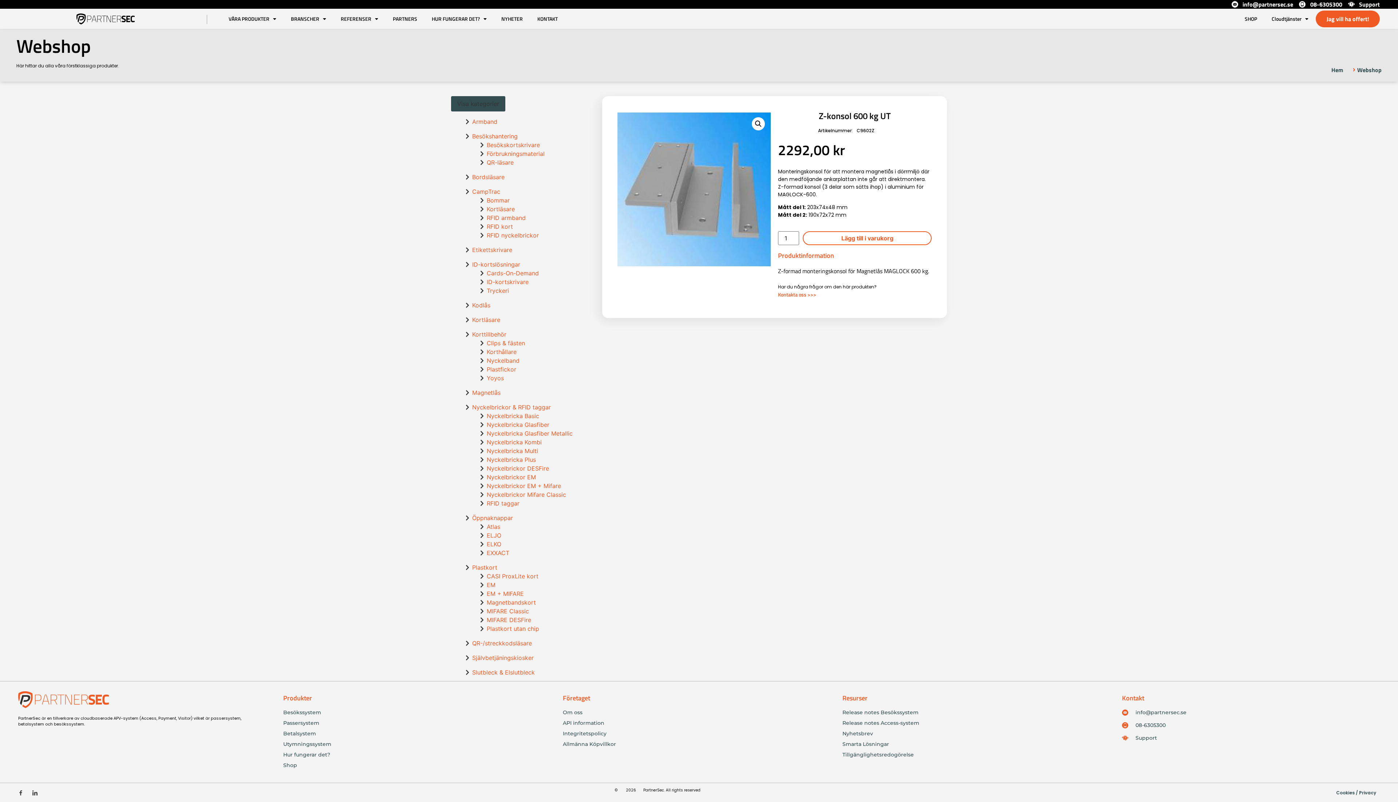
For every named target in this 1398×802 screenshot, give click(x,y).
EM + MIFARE (505, 593)
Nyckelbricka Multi (512, 451)
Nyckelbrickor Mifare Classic (526, 494)
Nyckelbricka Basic (513, 416)
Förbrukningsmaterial (516, 153)
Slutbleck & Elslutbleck (503, 672)
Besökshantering (495, 136)
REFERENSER (356, 19)
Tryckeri (498, 290)
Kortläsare (501, 209)
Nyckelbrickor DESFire (518, 468)
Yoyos (495, 378)
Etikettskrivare (492, 249)
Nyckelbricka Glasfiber (518, 424)
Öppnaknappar (492, 518)
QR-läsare (500, 162)
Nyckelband (503, 360)
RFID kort (500, 226)
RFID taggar (503, 503)
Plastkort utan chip (513, 628)
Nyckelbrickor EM (511, 477)
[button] (758, 123)
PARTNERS (405, 19)
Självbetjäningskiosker (503, 657)
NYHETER (512, 19)
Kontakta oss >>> (797, 294)
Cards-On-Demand (513, 273)
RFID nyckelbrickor (513, 235)
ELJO (494, 535)
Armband (484, 121)
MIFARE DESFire (509, 620)
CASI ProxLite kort (512, 576)
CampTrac (486, 191)
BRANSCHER (305, 19)
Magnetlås (486, 392)
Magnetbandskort (511, 602)
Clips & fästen (506, 343)
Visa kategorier (478, 103)
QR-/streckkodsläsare (502, 643)
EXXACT (498, 553)
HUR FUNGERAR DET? (456, 19)
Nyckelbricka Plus (511, 459)
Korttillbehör (489, 334)
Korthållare (502, 351)
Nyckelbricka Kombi (514, 442)
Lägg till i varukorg (867, 238)
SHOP (1251, 19)
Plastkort (484, 567)
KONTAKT (547, 19)
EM (491, 585)
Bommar (498, 200)
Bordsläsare (488, 177)
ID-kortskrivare (508, 282)
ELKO (494, 544)
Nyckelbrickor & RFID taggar (511, 407)
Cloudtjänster (1287, 19)
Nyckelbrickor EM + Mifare (524, 486)
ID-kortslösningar (496, 264)
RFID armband (506, 217)
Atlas (493, 526)
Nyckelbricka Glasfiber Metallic (530, 433)
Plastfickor (501, 369)
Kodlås (481, 305)
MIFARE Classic (508, 611)
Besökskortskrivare (513, 145)
